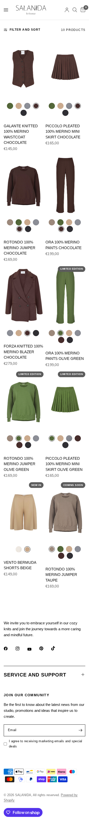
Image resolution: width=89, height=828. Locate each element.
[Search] (75, 10)
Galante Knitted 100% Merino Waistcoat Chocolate (21, 134)
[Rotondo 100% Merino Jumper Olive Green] (19, 222)
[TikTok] (56, 648)
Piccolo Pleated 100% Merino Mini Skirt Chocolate (62, 131)
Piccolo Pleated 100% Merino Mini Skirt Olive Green (64, 464)
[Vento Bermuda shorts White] (19, 549)
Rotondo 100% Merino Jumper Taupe (61, 574)
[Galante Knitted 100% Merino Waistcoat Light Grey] (27, 105)
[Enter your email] (80, 730)
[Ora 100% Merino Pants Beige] (69, 222)
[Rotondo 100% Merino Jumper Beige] (27, 222)
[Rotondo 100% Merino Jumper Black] (28, 228)
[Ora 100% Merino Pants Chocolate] (65, 185)
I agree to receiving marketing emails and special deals (45, 743)
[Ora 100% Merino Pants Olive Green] (60, 222)
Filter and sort (25, 29)
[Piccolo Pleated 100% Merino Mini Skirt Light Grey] (69, 105)
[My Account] (67, 10)
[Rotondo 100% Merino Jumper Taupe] (10, 222)
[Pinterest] (44, 648)
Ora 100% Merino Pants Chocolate (63, 245)
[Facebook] (9, 648)
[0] (82, 10)
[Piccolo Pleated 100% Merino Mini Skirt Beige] (60, 105)
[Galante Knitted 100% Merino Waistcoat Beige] (19, 105)
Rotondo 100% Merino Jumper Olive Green (19, 464)
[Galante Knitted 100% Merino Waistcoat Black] (24, 112)
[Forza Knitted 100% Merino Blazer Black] (36, 332)
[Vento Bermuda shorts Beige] (24, 512)
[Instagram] (21, 648)
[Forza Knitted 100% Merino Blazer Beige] (19, 332)
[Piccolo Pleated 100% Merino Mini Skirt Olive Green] (52, 105)
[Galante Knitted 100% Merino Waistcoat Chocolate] (24, 69)
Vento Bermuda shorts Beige (20, 565)
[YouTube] (32, 649)
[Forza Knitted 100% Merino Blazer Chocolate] (24, 296)
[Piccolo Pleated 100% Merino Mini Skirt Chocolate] (65, 69)
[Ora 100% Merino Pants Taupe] (52, 222)
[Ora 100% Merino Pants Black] (70, 228)
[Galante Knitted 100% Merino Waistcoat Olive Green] (10, 105)
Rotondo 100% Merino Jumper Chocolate (19, 247)
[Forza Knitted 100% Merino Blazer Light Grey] (10, 332)
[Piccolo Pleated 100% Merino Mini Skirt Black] (65, 112)
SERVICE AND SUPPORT (35, 674)
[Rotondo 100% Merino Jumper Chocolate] (24, 185)
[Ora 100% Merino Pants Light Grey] (78, 222)
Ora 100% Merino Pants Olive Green (64, 356)
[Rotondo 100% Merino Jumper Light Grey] (36, 222)
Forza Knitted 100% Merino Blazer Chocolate (23, 351)
